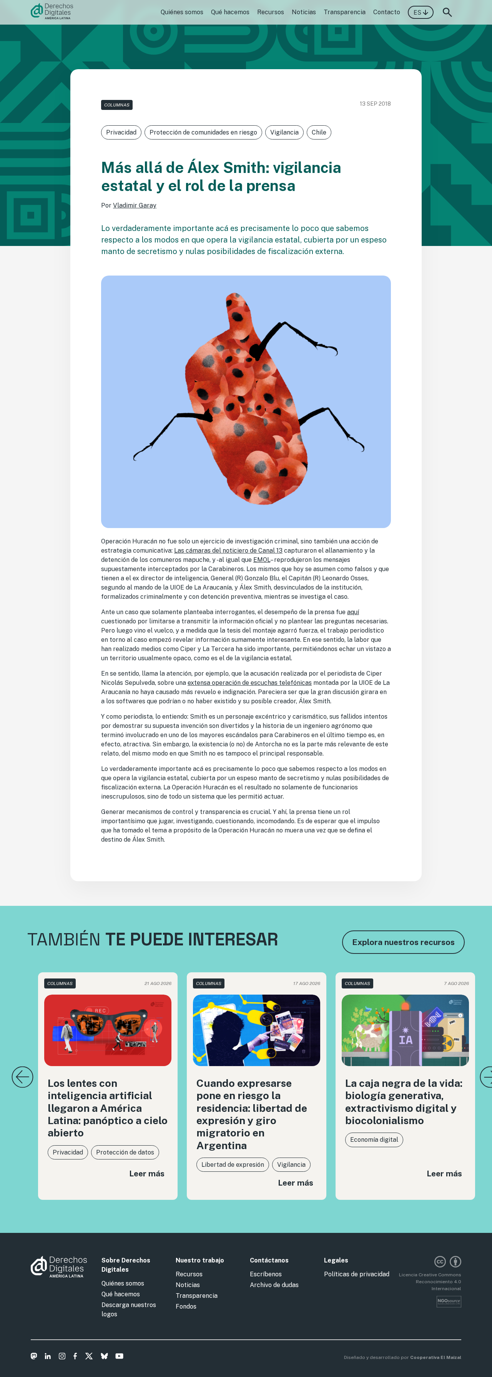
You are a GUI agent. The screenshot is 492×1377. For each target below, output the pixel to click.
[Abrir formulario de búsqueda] (447, 12)
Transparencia (345, 12)
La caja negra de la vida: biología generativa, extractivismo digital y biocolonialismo (403, 1101)
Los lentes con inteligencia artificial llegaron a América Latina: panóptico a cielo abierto (108, 1108)
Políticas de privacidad (356, 1274)
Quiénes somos (182, 12)
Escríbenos (266, 1274)
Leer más (147, 1173)
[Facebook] (75, 1357)
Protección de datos (125, 1152)
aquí (353, 612)
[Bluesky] (104, 1357)
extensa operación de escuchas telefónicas (250, 682)
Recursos (270, 12)
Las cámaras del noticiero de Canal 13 (228, 550)
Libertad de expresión (232, 1164)
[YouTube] (119, 1357)
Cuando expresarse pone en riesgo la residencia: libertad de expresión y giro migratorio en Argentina (251, 1114)
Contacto (386, 12)
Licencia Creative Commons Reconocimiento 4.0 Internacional (430, 1281)
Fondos (186, 1306)
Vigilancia (284, 132)
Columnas (117, 105)
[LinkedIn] (48, 1357)
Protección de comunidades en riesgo (203, 132)
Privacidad (121, 132)
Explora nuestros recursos (403, 942)
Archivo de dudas (274, 1285)
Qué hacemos (230, 12)
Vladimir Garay (134, 205)
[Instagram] (62, 1357)
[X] (89, 1357)
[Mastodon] (34, 1357)
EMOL (261, 559)
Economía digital (374, 1139)
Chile (319, 132)
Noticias (304, 12)
